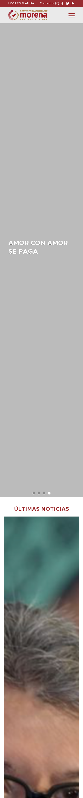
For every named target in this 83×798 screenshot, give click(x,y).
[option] (41, 258)
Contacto (46, 3)
